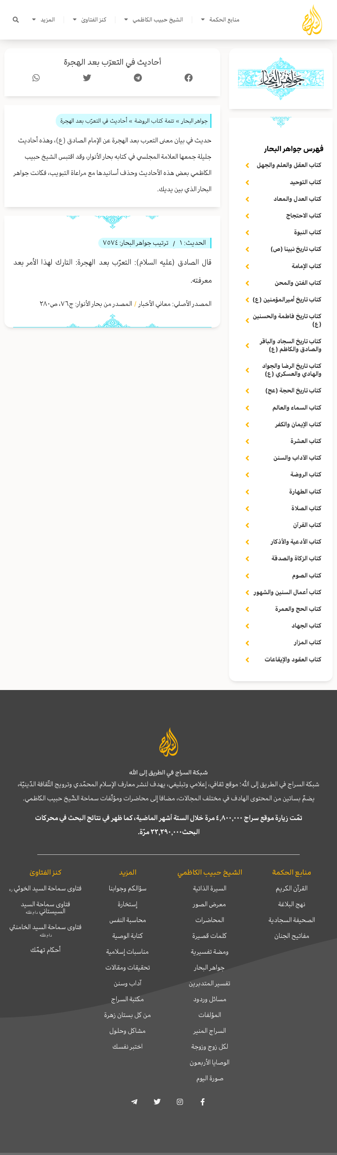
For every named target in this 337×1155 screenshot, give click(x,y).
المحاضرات (209, 919)
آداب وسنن (127, 983)
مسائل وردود (209, 999)
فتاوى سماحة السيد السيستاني (45, 907)
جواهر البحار (209, 967)
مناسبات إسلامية (127, 951)
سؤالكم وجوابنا (128, 888)
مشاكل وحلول (127, 1030)
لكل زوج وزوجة (209, 1046)
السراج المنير (210, 1030)
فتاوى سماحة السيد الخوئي (45, 888)
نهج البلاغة (291, 904)
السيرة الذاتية (209, 888)
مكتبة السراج (127, 999)
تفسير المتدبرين (209, 983)
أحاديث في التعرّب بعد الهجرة (112, 62)
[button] (16, 19)
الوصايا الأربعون (209, 1062)
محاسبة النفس (127, 919)
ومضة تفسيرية (210, 951)
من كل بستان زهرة (127, 1014)
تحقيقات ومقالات (127, 967)
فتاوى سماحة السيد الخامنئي (45, 930)
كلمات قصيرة (209, 935)
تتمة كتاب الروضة (154, 120)
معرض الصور (209, 904)
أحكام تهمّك (45, 949)
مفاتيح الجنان (291, 935)
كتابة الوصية (127, 935)
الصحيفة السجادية (292, 919)
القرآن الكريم (292, 888)
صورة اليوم (209, 1078)
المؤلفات (209, 1014)
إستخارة (127, 904)
